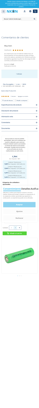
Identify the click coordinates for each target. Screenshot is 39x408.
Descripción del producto (9, 111)
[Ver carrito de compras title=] (35, 11)
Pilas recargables (8, 84)
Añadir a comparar (22, 100)
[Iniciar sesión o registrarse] (24, 11)
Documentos (5, 128)
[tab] (14, 100)
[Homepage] (12, 11)
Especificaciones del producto (11, 105)
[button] (18, 275)
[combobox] (17, 19)
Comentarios (5, 122)
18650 (24, 84)
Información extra (7, 116)
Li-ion (18, 84)
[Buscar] (34, 18)
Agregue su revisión (23, 96)
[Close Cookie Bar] (35, 188)
